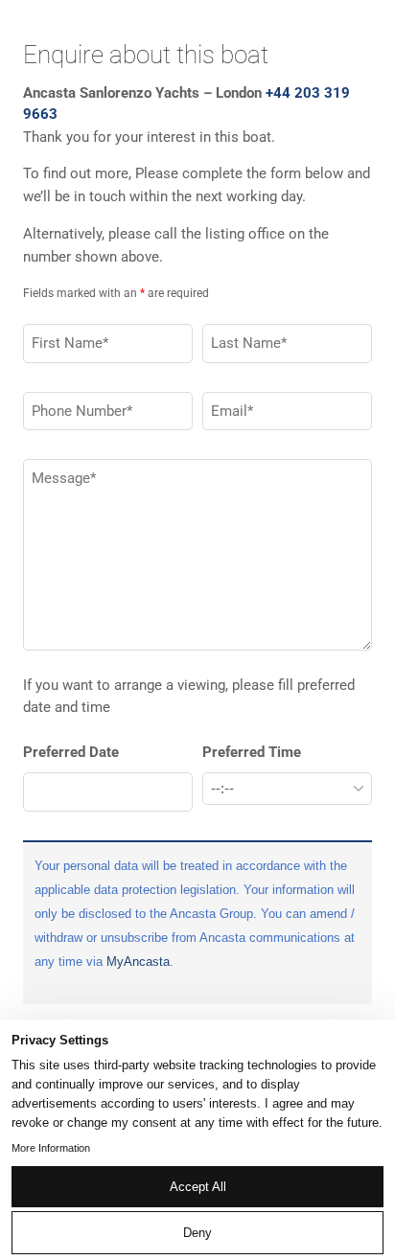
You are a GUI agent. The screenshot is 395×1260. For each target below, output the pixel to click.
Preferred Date (71, 752)
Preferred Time (251, 752)
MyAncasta (138, 961)
